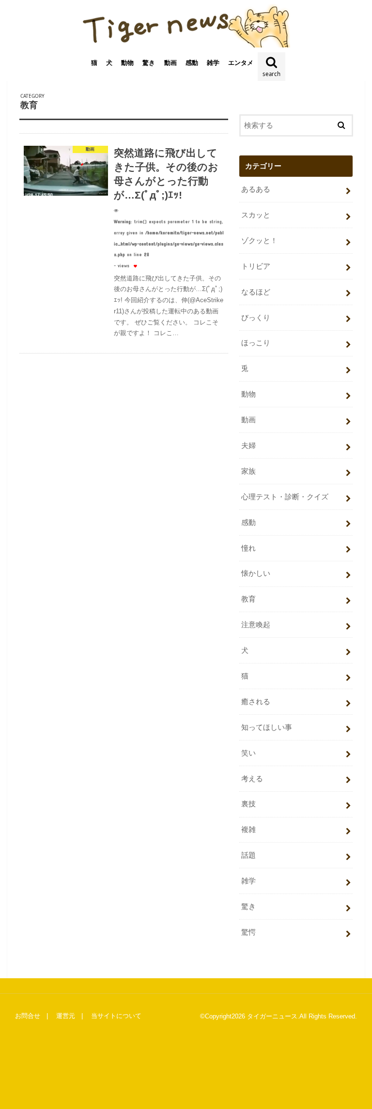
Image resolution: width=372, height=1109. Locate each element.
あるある (255, 189)
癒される (255, 702)
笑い (248, 753)
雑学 (213, 62)
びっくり (255, 318)
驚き (148, 62)
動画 (170, 62)
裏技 (248, 804)
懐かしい (255, 573)
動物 (127, 62)
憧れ (248, 548)
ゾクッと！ (259, 241)
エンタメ (240, 62)
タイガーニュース (272, 1016)
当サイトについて (116, 1015)
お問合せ (27, 1015)
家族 (248, 471)
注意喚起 (255, 625)
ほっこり (255, 343)
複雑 (248, 829)
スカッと (255, 215)
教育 (248, 599)
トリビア (255, 266)
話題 (248, 855)
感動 (192, 62)
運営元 (65, 1015)
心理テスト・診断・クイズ (284, 497)
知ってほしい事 (266, 727)
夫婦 (248, 445)
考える (252, 779)
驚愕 (248, 932)
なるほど (255, 292)
